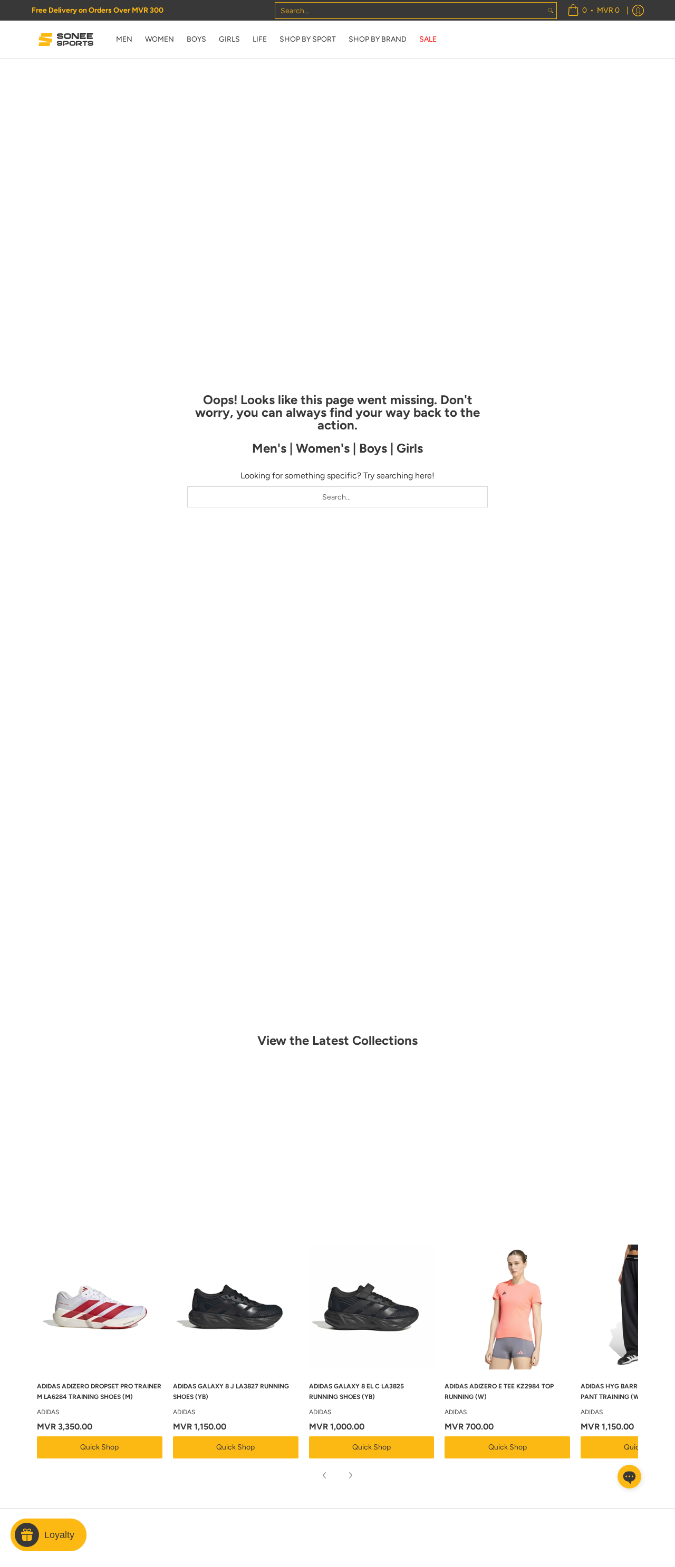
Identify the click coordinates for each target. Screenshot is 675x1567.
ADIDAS (48, 1412)
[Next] (350, 1475)
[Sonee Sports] (66, 39)
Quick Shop (99, 1447)
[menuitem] (594, 10)
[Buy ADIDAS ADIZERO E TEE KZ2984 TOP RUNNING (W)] (507, 1307)
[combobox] (410, 10)
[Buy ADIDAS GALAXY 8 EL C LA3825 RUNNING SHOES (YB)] (372, 1307)
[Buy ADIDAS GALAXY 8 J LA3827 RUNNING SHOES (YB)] (235, 1307)
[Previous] (324, 1475)
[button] (629, 1476)
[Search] (550, 10)
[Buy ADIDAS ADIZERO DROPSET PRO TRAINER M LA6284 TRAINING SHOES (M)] (99, 1307)
